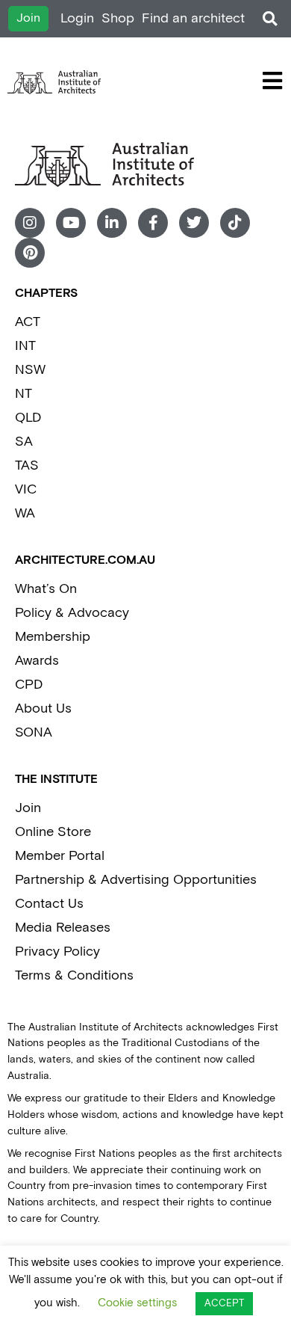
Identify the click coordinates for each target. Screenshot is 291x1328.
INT (25, 345)
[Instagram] (30, 223)
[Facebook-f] (153, 223)
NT (23, 393)
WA (25, 513)
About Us (43, 708)
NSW (30, 369)
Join (28, 808)
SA (24, 441)
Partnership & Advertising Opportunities (136, 879)
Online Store (53, 831)
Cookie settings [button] (137, 1303)
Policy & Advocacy (72, 612)
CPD (29, 684)
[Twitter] (194, 223)
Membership (52, 636)
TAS (27, 465)
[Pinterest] (30, 253)
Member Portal (59, 855)
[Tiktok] (235, 223)
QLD (28, 417)
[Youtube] (71, 223)
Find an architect (193, 18)
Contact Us (49, 903)
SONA (33, 732)
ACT (27, 322)
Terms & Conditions (74, 975)
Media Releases (62, 927)
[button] (270, 19)
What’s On (46, 588)
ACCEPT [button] (224, 1303)
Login (77, 18)
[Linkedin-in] (112, 223)
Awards (37, 660)
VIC (26, 489)
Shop (117, 18)
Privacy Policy (57, 951)
